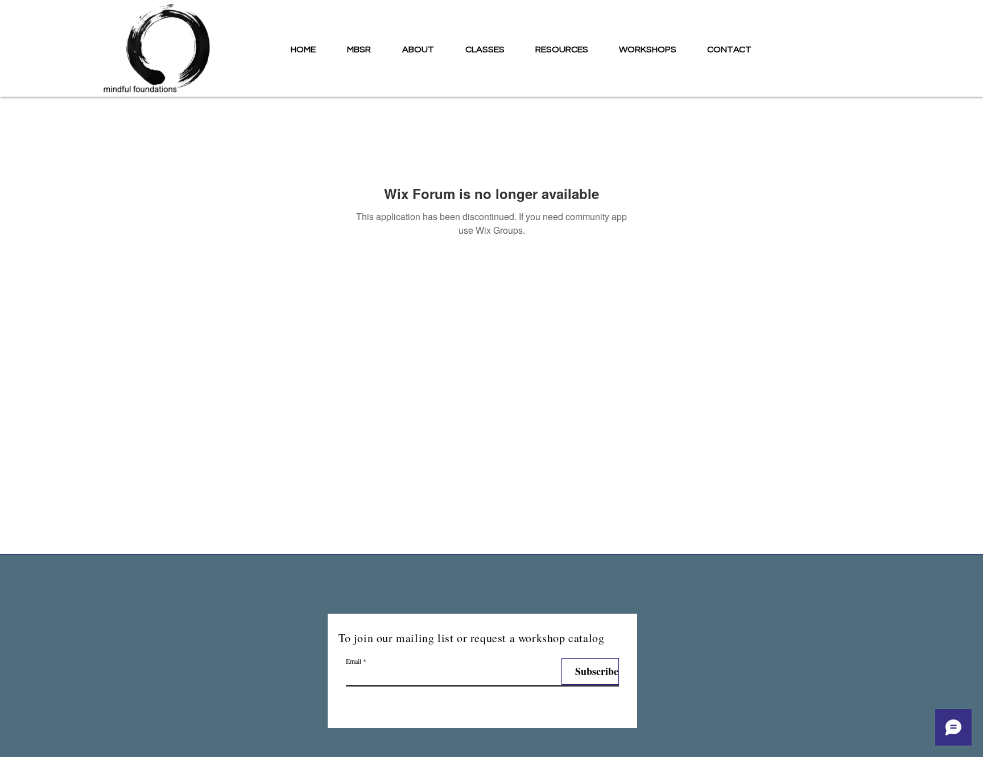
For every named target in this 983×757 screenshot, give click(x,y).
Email (353, 660)
